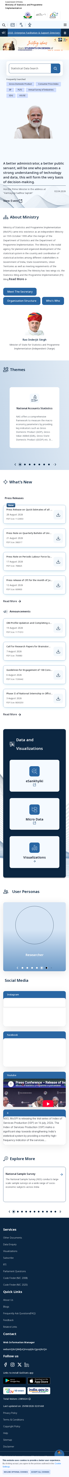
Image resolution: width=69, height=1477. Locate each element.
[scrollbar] (65, 1211)
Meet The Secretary (20, 497)
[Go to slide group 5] (39, 669)
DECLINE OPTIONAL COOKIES (16, 1472)
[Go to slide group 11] (55, 1417)
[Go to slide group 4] (34, 669)
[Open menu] (65, 28)
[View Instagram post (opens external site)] (36, 1219)
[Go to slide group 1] (20, 669)
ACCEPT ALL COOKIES (40, 1472)
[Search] (55, 273)
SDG (11, 300)
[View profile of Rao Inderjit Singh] (34, 528)
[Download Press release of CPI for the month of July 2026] (58, 790)
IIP (10, 295)
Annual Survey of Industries (41, 295)
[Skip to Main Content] (12, 28)
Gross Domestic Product (20, 289)
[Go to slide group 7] (49, 669)
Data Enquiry (10, 1449)
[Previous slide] (15, 669)
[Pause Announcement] (65, 37)
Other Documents (12, 1442)
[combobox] (30, 273)
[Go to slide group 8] (42, 1417)
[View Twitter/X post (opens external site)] (36, 1337)
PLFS (20, 295)
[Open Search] (4, 29)
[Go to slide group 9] (47, 1417)
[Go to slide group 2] (24, 669)
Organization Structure (21, 506)
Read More (16, 484)
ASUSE (22, 300)
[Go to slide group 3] (29, 669)
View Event (11, 406)
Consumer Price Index (48, 289)
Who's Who (53, 506)
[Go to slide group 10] (51, 1417)
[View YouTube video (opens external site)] (36, 1299)
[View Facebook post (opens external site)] (36, 1259)
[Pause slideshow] (53, 1173)
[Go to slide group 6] (44, 669)
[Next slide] (55, 669)
